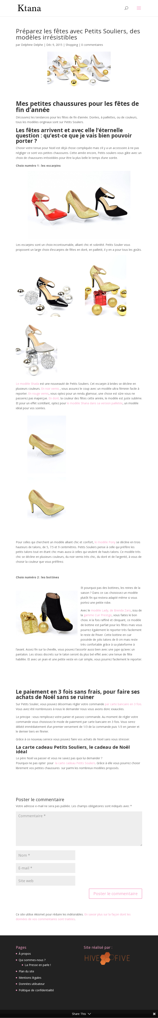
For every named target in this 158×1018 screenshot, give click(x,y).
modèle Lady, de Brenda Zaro (110, 610)
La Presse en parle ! (38, 965)
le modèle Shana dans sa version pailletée (95, 403)
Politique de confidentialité (36, 990)
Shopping (72, 45)
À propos (25, 954)
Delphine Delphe (32, 45)
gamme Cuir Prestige (97, 615)
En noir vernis (50, 389)
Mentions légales (30, 978)
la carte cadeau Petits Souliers (75, 763)
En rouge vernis (38, 393)
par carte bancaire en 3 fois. (123, 704)
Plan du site (26, 971)
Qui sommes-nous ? (32, 960)
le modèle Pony (105, 542)
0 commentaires (92, 45)
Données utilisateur (32, 984)
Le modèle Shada (27, 384)
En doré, (54, 398)
